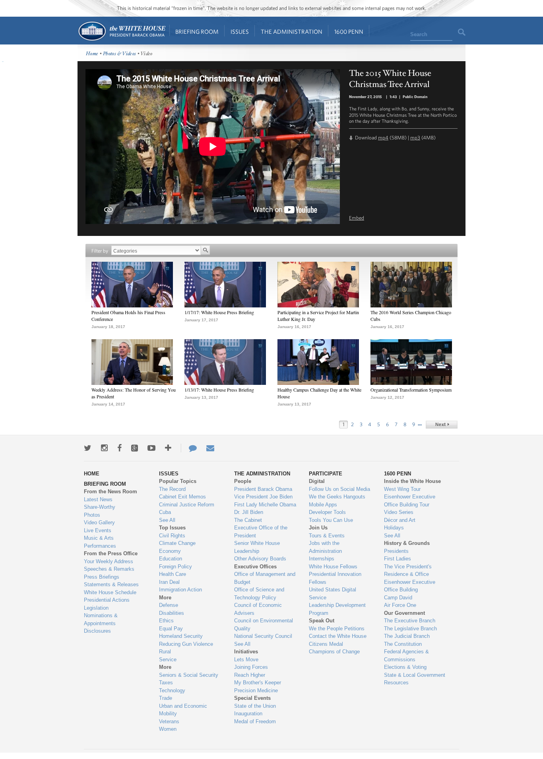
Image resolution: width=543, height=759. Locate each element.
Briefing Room (197, 31)
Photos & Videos (119, 53)
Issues (240, 31)
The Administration (291, 31)
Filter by (99, 251)
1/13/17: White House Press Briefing (219, 389)
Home (121, 31)
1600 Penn (348, 31)
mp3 (415, 138)
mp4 (383, 138)
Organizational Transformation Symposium (411, 389)
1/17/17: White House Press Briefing (219, 312)
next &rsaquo (442, 425)
